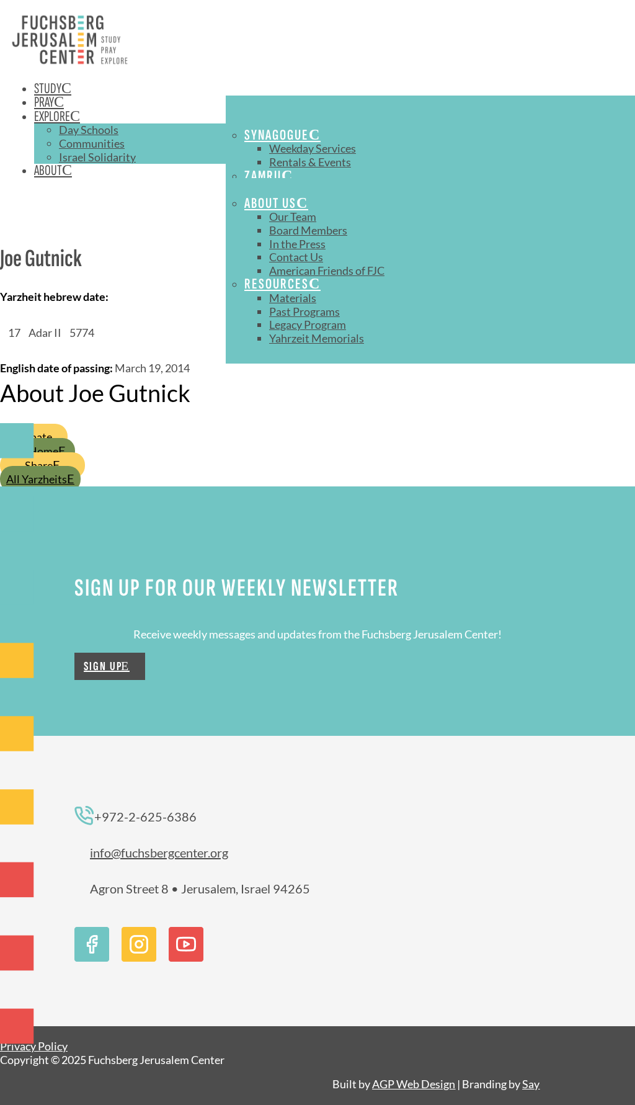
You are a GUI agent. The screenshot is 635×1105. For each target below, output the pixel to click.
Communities (92, 143)
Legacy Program (307, 324)
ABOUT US (270, 203)
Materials (292, 298)
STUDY (47, 88)
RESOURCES (276, 284)
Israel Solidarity (97, 157)
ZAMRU (263, 176)
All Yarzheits (36, 479)
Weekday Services (312, 148)
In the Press (297, 244)
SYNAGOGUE (276, 135)
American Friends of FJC (326, 270)
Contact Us (296, 257)
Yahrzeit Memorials (316, 338)
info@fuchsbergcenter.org (159, 852)
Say (531, 1084)
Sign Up (103, 666)
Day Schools (88, 129)
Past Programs (304, 311)
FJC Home (33, 451)
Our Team (292, 216)
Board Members (308, 230)
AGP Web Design (413, 1084)
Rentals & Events (310, 162)
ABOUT (48, 170)
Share (39, 465)
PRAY (44, 102)
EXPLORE (52, 116)
